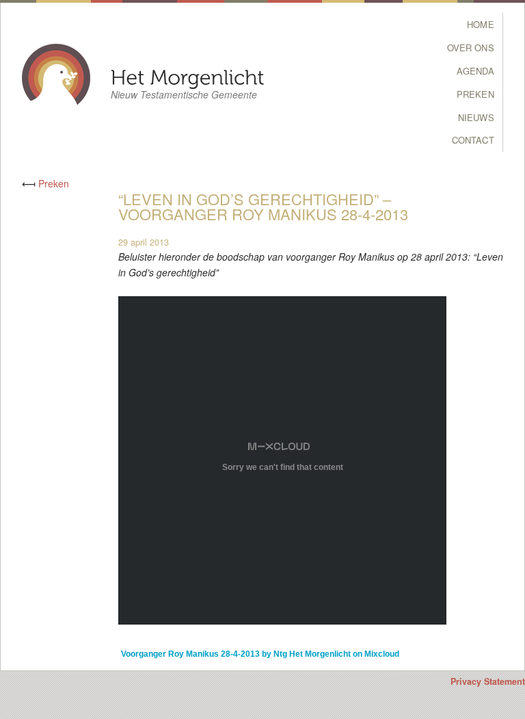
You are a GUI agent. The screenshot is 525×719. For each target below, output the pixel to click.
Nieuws (476, 117)
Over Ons (470, 47)
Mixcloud (381, 654)
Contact (473, 139)
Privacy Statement (487, 681)
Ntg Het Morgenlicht (312, 654)
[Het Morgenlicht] (188, 76)
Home (480, 24)
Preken (475, 94)
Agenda (475, 70)
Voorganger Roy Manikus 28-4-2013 (190, 654)
